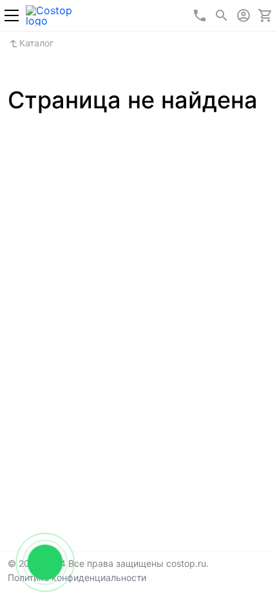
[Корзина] (265, 15)
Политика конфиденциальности (77, 577)
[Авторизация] (243, 15)
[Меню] (11, 15)
